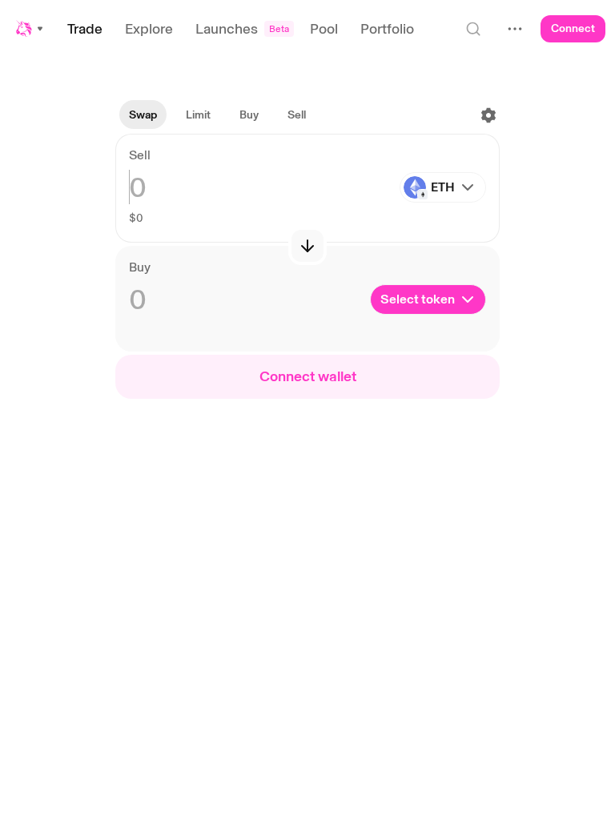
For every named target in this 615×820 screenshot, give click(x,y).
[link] (198, 115)
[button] (30, 29)
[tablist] (217, 115)
